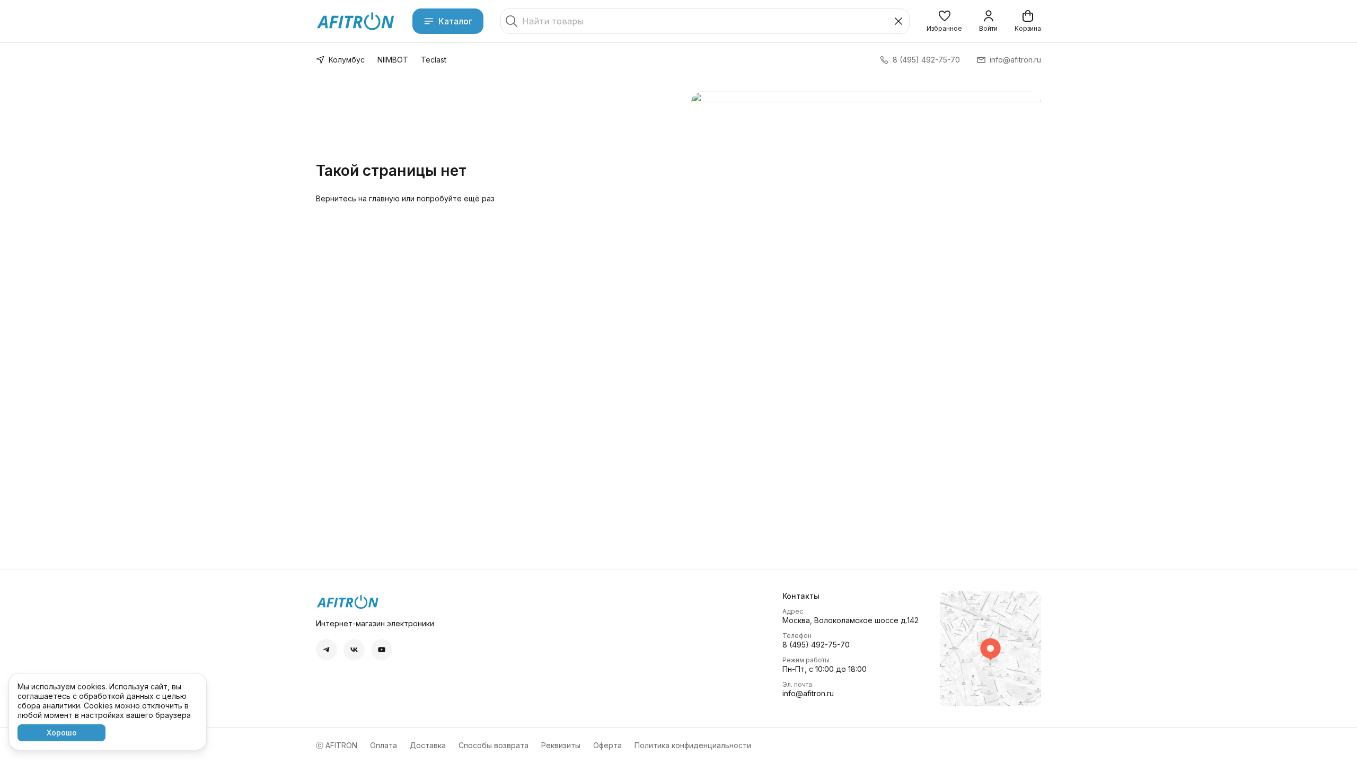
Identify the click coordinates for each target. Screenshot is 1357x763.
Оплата (383, 745)
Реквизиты (560, 745)
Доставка (428, 745)
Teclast (433, 59)
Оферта (607, 745)
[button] (944, 21)
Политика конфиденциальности (693, 745)
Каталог (455, 21)
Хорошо (62, 732)
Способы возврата (493, 745)
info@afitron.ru (808, 693)
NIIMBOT (392, 59)
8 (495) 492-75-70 (816, 644)
